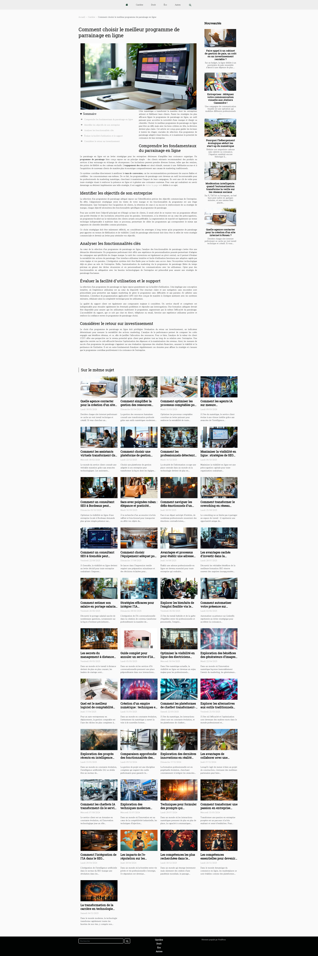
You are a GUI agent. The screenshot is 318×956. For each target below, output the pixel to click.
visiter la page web (153, 185)
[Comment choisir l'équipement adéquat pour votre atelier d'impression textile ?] (139, 537)
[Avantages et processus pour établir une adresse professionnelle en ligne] (179, 537)
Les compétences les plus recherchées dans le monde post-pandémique (177, 858)
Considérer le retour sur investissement (102, 141)
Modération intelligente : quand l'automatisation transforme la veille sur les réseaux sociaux (221, 187)
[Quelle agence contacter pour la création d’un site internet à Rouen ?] (220, 217)
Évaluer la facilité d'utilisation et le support (103, 135)
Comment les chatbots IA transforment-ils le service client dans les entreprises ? (99, 809)
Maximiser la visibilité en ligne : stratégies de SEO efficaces (218, 455)
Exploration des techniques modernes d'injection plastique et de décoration (138, 809)
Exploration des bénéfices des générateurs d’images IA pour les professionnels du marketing (218, 658)
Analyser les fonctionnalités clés (99, 130)
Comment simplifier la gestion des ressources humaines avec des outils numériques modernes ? (138, 406)
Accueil (82, 17)
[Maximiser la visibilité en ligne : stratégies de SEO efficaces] (219, 436)
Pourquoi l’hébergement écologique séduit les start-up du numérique (220, 143)
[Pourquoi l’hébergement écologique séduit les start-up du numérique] (220, 128)
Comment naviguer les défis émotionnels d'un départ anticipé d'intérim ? (179, 505)
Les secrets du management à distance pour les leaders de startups (97, 658)
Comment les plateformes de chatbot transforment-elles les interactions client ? (178, 709)
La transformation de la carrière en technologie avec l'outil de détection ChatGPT (97, 910)
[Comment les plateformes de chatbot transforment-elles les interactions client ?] (179, 688)
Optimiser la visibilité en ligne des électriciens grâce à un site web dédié (177, 656)
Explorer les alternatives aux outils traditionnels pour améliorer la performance (217, 709)
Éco (165, 4)
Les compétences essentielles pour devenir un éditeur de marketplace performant (218, 860)
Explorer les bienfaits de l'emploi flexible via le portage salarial (177, 606)
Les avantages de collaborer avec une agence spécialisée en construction (215, 759)
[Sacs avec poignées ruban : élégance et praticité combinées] (139, 487)
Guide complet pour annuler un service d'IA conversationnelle (136, 656)
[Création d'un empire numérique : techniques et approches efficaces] (139, 688)
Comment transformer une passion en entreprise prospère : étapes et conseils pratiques (219, 809)
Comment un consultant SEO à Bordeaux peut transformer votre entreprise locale (97, 507)
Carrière (139, 4)
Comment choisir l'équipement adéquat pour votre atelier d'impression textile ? (139, 557)
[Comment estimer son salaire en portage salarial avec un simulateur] (99, 588)
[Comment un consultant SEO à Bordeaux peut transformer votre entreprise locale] (99, 487)
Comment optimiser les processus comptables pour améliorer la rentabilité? (179, 404)
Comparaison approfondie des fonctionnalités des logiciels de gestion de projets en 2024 (138, 759)
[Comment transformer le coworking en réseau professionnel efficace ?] (219, 487)
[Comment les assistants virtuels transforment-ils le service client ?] (99, 436)
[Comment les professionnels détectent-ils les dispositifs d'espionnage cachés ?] (179, 436)
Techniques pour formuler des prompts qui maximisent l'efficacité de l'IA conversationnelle (178, 809)
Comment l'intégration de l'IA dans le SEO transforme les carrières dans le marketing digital (98, 860)
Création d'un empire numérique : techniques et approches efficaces (138, 707)
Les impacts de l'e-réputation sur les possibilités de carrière (136, 858)
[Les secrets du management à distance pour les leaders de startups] (99, 638)
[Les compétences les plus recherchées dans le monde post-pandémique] (179, 839)
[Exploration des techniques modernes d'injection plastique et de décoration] (139, 789)
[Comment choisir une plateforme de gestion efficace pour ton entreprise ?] (139, 436)
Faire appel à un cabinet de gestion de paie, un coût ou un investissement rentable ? (220, 55)
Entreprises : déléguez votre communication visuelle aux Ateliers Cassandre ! (220, 98)
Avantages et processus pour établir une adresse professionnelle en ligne (177, 556)
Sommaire (89, 114)
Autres (178, 4)
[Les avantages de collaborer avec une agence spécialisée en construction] (219, 739)
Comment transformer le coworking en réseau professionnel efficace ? (217, 505)
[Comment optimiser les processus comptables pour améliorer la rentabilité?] (179, 386)
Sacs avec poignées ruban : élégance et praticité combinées (138, 505)
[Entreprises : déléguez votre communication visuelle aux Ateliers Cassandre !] (220, 82)
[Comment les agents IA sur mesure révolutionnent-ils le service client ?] (219, 386)
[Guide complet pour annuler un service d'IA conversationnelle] (139, 638)
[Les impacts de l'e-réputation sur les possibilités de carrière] (139, 840)
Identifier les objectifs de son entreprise (102, 124)
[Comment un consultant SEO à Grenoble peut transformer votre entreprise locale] (99, 537)
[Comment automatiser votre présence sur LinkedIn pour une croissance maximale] (219, 588)
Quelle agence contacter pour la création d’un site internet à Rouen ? (220, 232)
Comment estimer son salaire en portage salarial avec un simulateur (98, 606)
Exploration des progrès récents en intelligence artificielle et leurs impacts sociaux (99, 759)
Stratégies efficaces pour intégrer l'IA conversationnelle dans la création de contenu (138, 608)
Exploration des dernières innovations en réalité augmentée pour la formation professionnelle (178, 759)
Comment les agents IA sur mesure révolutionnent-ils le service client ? (216, 406)
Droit (153, 4)
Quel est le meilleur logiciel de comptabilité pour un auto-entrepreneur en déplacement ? (99, 709)
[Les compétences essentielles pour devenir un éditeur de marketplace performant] (219, 839)
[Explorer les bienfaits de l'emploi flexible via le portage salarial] (179, 588)
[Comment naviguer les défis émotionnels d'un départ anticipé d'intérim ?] (179, 487)
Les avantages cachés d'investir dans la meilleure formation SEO (217, 556)
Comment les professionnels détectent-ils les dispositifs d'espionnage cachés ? (178, 457)
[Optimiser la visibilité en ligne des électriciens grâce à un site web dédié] (179, 638)
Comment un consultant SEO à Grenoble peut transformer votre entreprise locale (97, 557)
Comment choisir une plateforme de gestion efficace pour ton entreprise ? (135, 457)
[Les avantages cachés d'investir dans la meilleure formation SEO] (219, 537)
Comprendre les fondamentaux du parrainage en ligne (108, 119)
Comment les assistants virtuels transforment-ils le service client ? (97, 455)
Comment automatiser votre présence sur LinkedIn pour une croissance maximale (215, 608)
